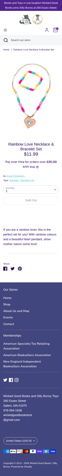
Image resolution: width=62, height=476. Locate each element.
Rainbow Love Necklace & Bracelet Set (33, 49)
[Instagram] (17, 380)
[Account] (46, 29)
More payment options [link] (31, 219)
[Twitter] (5, 380)
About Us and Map (16, 311)
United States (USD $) (19, 440)
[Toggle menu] (5, 29)
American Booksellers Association (27, 355)
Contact (8, 324)
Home (6, 49)
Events (8, 317)
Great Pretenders (15, 176)
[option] (31, 95)
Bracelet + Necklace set (22, 180)
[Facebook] (11, 380)
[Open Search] (5, 40)
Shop (6, 304)
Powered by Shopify (21, 466)
